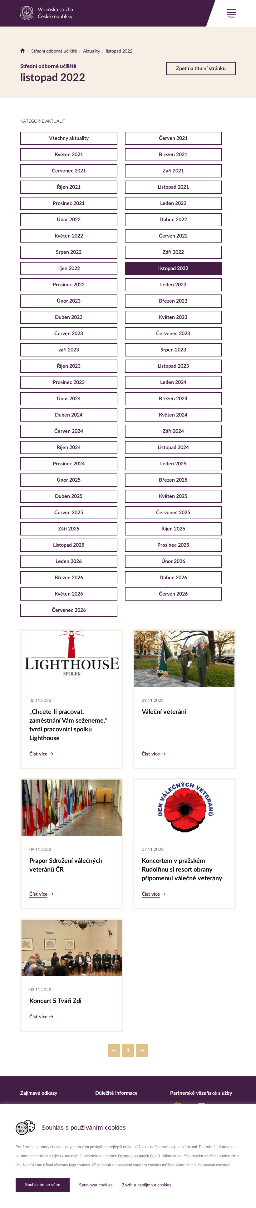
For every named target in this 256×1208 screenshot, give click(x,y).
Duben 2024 (68, 414)
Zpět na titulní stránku (201, 68)
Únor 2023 (69, 301)
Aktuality (91, 51)
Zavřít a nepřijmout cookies (146, 1185)
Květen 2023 (173, 317)
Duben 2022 (173, 219)
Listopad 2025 (68, 545)
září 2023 (69, 349)
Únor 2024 (69, 398)
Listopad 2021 (173, 187)
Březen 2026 (69, 577)
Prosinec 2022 (69, 284)
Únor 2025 (69, 480)
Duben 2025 (68, 496)
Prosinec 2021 (69, 203)
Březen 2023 (173, 301)
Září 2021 (173, 170)
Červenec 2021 (69, 170)
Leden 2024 (173, 382)
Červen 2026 (173, 593)
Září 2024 (173, 431)
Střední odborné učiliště (53, 51)
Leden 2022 (173, 203)
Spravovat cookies (96, 1185)
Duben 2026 (173, 577)
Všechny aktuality (69, 138)
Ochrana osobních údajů (139, 1156)
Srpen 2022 (68, 252)
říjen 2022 (68, 268)
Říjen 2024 (69, 447)
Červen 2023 (68, 333)
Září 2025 (68, 528)
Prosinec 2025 (173, 545)
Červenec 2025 (173, 512)
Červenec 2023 (173, 333)
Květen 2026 (69, 593)
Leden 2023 (173, 284)
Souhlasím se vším (42, 1184)
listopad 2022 (118, 51)
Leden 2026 (69, 561)
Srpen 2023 (173, 349)
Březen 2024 (173, 398)
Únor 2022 (69, 219)
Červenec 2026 (69, 610)
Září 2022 (173, 252)
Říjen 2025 (173, 528)
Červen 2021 (173, 138)
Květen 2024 (173, 414)
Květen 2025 (173, 496)
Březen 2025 (173, 480)
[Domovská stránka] (22, 51)
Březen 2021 (173, 154)
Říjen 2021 (69, 187)
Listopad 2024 (173, 447)
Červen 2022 (173, 235)
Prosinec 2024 (69, 463)
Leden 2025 (173, 463)
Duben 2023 (68, 317)
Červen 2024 (68, 431)
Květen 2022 (69, 235)
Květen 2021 (69, 154)
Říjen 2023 (69, 366)
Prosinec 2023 (69, 382)
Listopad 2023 (173, 366)
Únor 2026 (173, 561)
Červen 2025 (68, 512)
